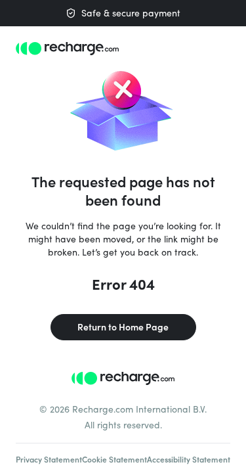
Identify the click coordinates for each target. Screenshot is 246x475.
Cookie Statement (114, 459)
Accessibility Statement (188, 459)
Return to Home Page (123, 327)
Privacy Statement (49, 459)
